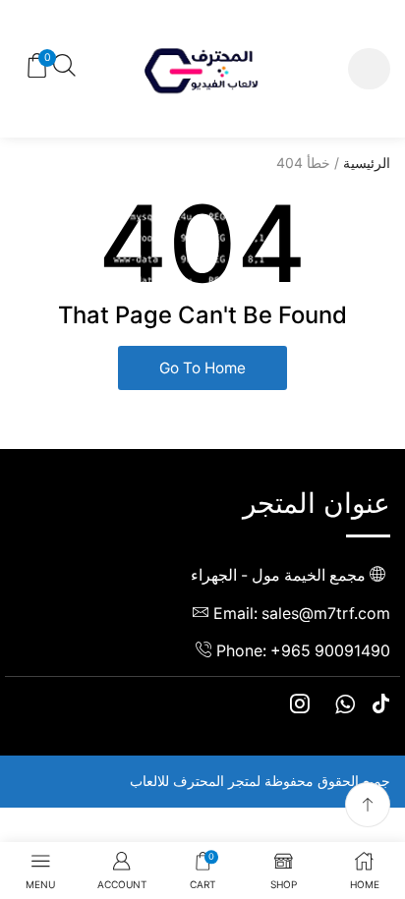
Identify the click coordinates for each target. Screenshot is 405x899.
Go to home (202, 368)
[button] (369, 69)
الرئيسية (366, 162)
